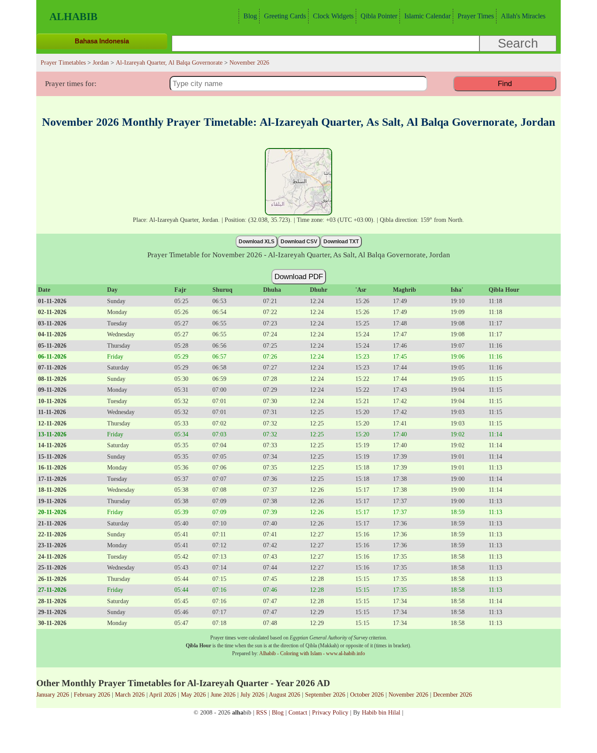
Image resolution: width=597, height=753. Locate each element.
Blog (250, 16)
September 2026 (325, 694)
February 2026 (92, 694)
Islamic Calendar (427, 16)
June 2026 (223, 694)
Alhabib (73, 16)
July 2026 (252, 694)
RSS (261, 712)
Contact (297, 712)
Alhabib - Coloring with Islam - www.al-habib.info (312, 653)
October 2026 (367, 694)
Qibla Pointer (379, 16)
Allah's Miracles (523, 16)
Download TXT (341, 241)
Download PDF (298, 276)
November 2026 (408, 694)
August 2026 (284, 694)
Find (505, 83)
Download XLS (256, 241)
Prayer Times (476, 16)
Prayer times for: (71, 83)
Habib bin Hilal (381, 712)
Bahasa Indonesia (102, 41)
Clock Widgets (333, 16)
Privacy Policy (330, 712)
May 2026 (193, 694)
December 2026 (452, 694)
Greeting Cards (285, 16)
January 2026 (52, 694)
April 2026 (162, 694)
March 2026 (130, 694)
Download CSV (299, 241)
